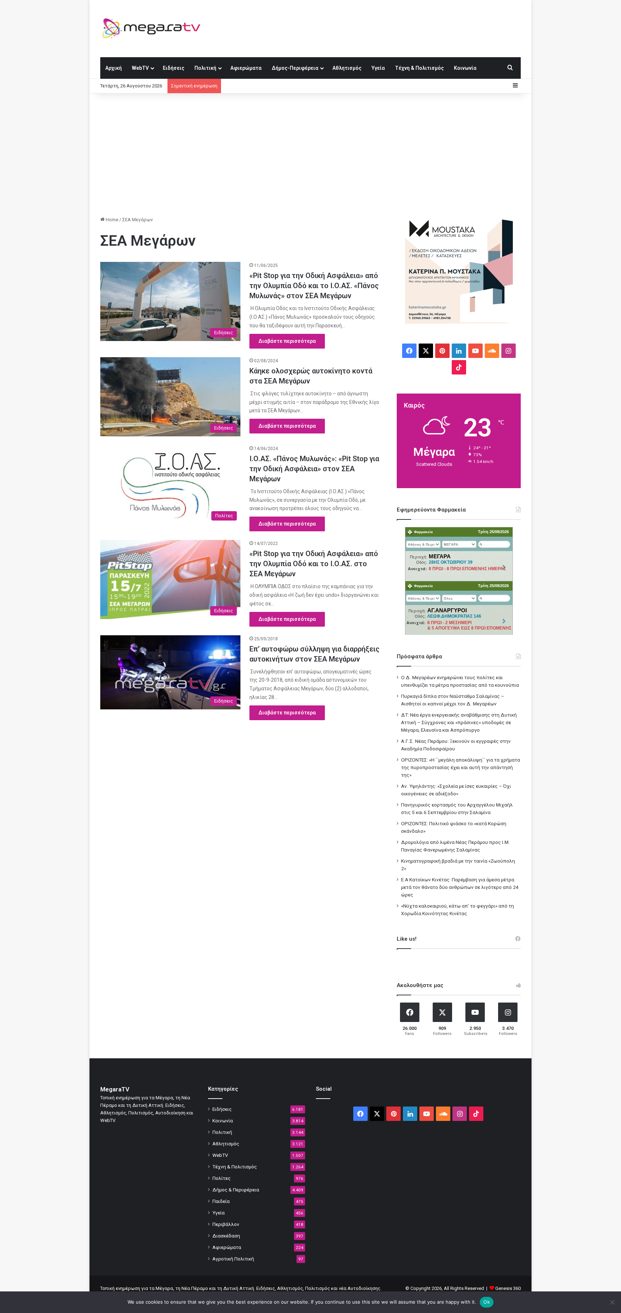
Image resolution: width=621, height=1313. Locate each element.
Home (111, 219)
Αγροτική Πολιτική (233, 1259)
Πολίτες (221, 1178)
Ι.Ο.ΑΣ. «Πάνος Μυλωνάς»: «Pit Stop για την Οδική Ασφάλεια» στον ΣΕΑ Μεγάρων (314, 468)
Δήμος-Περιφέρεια (295, 68)
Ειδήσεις (173, 68)
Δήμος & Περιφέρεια (235, 1189)
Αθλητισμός (347, 68)
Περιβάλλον (225, 1224)
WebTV (140, 68)
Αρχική (113, 68)
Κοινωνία (465, 68)
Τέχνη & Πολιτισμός (419, 68)
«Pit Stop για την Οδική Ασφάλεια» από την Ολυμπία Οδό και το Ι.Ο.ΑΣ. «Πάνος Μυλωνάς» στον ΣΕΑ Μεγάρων (314, 285)
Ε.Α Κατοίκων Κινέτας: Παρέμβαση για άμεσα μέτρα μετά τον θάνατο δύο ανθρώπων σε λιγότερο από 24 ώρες (460, 887)
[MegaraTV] (154, 28)
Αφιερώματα (246, 68)
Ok (486, 1302)
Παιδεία (221, 1201)
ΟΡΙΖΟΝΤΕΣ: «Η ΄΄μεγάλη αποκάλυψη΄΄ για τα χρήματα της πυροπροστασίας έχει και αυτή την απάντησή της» (460, 767)
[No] (612, 1302)
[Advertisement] (310, 154)
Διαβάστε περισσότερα (287, 341)
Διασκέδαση (226, 1236)
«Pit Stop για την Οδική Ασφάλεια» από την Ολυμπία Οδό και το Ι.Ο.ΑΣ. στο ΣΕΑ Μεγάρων (313, 563)
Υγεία (378, 68)
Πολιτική (205, 68)
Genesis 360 (508, 1288)
